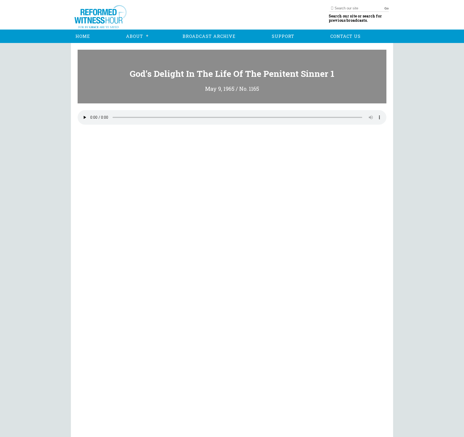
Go (387, 8)
